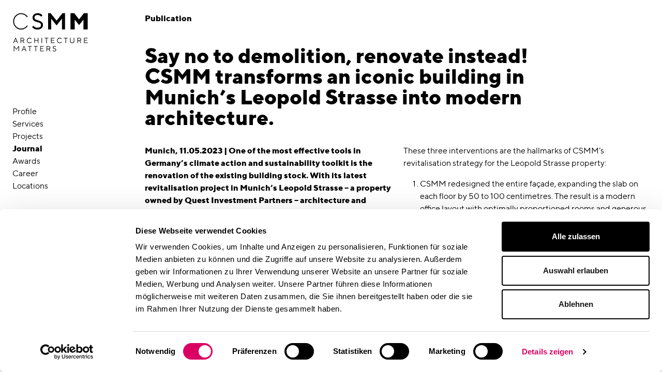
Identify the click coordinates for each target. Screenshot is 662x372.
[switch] (299, 351)
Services (27, 124)
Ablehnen (576, 304)
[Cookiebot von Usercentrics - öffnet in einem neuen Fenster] (67, 352)
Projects (27, 136)
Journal (27, 148)
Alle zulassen (576, 236)
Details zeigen (547, 351)
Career (25, 173)
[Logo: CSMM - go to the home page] (50, 32)
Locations (30, 186)
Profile (24, 111)
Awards (26, 161)
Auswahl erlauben (575, 270)
